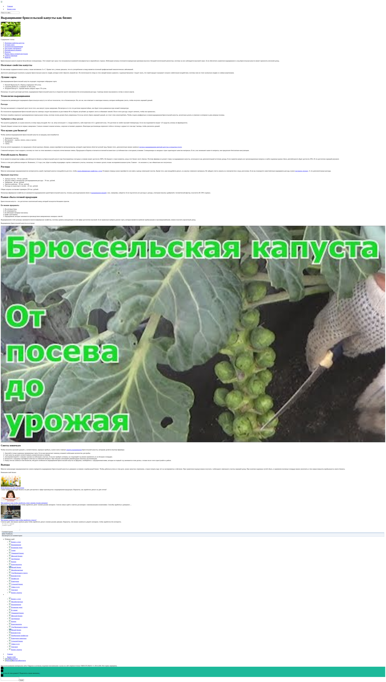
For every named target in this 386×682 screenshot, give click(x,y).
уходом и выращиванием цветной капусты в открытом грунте (160, 147)
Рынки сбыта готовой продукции (16, 54)
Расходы (8, 52)
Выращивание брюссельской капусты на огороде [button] (18, 223)
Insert (21, 680)
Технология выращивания (14, 46)
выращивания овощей (98, 193)
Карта (16, 659)
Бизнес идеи (11, 657)
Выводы (8, 57)
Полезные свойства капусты (14, 43)
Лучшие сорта (9, 45)
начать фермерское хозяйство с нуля (89, 171)
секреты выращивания (74, 450)
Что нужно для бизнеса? (13, 48)
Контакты (22, 660)
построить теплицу (301, 171)
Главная (10, 654)
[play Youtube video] (193, 334)
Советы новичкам (11, 55)
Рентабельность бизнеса (13, 50)
